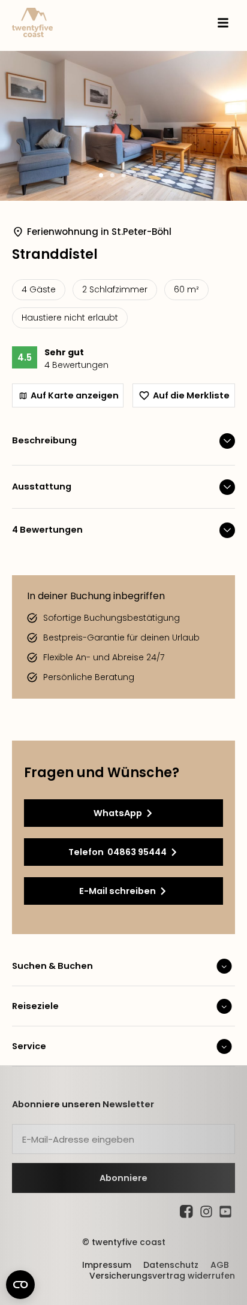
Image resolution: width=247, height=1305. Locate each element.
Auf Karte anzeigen (75, 395)
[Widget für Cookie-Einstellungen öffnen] (20, 1284)
